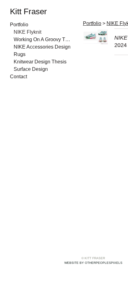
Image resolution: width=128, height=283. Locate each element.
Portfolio (19, 24)
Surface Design (31, 69)
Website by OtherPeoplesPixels (93, 262)
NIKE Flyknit (27, 32)
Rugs (19, 54)
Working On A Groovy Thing (43, 39)
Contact (18, 76)
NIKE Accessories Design (42, 46)
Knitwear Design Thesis (40, 61)
